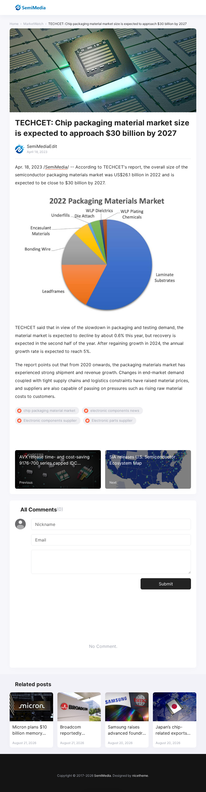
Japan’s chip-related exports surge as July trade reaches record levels (171, 730)
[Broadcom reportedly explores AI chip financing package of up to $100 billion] (79, 706)
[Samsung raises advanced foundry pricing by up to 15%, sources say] (127, 706)
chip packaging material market (49, 410)
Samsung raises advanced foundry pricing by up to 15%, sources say (126, 730)
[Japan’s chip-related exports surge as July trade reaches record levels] (174, 706)
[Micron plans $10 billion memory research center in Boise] (31, 706)
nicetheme (140, 776)
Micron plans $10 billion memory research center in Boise (30, 730)
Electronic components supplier (50, 420)
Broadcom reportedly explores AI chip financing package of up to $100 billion (78, 730)
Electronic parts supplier (112, 420)
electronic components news (114, 410)
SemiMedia (56, 167)
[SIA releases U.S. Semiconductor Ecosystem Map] (148, 469)
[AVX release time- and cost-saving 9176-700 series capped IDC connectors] (58, 469)
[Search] (178, 7)
